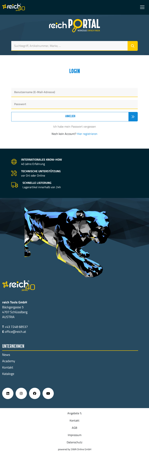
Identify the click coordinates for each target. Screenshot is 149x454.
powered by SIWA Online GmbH (74, 449)
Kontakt (7, 367)
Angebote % (74, 413)
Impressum (74, 435)
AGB (74, 428)
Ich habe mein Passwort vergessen (74, 126)
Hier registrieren (87, 134)
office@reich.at (15, 331)
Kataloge (8, 373)
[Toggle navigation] (142, 7)
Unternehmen (13, 346)
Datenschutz (74, 442)
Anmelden (70, 116)
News (6, 354)
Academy (8, 361)
